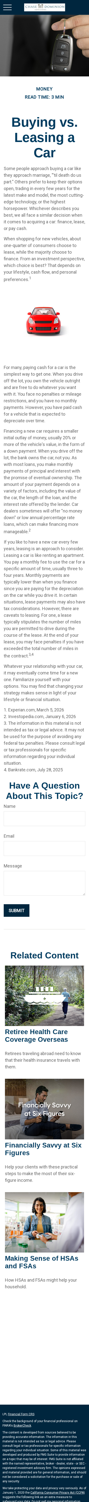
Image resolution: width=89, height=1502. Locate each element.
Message (13, 865)
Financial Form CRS (21, 1414)
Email (9, 836)
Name (10, 806)
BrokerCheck (22, 1425)
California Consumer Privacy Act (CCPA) (57, 1492)
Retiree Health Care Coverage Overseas (36, 1035)
